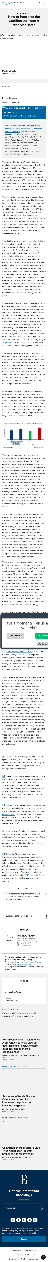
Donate (24, 1239)
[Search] (39, 3)
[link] (14, 992)
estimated (21, 203)
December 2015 (22, 875)
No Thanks (15, 635)
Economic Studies (29, 941)
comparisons (8, 814)
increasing (33, 863)
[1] (40, 345)
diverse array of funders (33, 962)
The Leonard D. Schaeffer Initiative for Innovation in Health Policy (23, 129)
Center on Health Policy (25, 943)
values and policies (24, 964)
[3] (20, 467)
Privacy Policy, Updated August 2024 (24, 1250)
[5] (37, 604)
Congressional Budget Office (18, 651)
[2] (43, 345)
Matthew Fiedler (9, 71)
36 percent (7, 342)
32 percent (24, 339)
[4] (20, 565)
